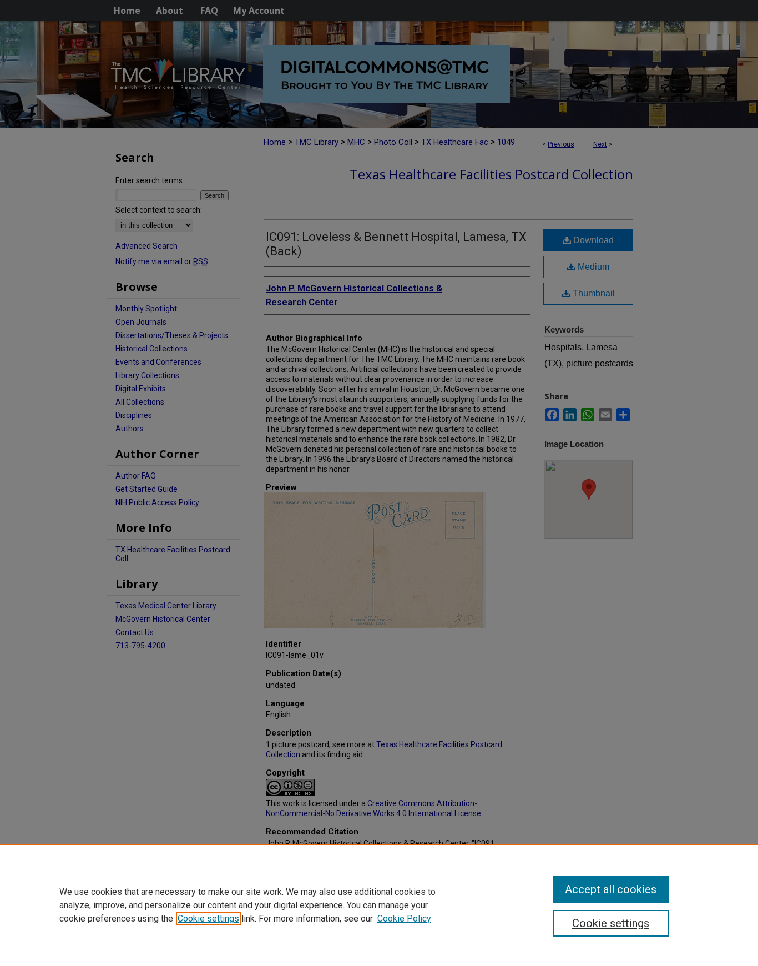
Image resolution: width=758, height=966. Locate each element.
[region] (379, 905)
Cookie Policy (404, 918)
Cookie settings (208, 918)
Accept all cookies (610, 889)
